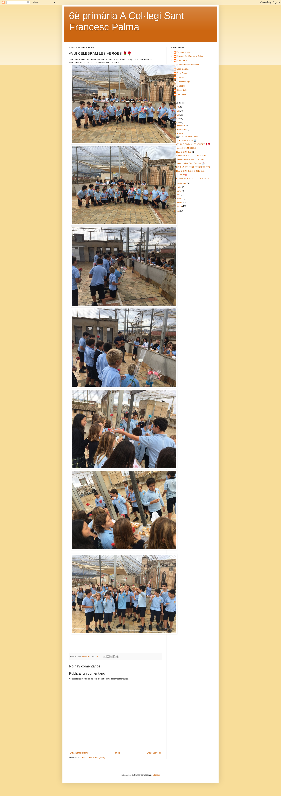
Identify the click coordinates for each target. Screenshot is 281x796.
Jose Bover (182, 73)
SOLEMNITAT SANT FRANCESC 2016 (193, 167)
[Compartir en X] (111, 656)
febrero (180, 202)
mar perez (181, 94)
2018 (176, 115)
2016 (176, 122)
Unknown (181, 86)
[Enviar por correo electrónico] (105, 656)
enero (179, 206)
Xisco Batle (182, 90)
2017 (176, 118)
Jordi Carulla (182, 69)
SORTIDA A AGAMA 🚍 (186, 140)
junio (179, 187)
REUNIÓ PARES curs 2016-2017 (190, 171)
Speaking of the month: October (190, 159)
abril (179, 195)
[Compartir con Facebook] (114, 656)
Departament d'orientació (188, 65)
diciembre (181, 126)
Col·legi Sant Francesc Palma (190, 56)
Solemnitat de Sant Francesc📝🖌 (191, 163)
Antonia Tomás (183, 52)
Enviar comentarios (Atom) (93, 757)
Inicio (117, 753)
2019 (176, 111)
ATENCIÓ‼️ (181, 175)
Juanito (180, 77)
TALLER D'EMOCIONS (186, 148)
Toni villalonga (183, 82)
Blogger (156, 775)
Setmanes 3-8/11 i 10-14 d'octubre (191, 156)
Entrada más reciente (79, 753)
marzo (180, 198)
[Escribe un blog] (108, 656)
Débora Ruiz (182, 60)
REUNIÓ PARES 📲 (185, 152)
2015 (176, 211)
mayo (179, 191)
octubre (180, 133)
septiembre (182, 183)
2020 (176, 107)
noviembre (182, 129)
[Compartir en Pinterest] (117, 656)
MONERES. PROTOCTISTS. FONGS (192, 178)
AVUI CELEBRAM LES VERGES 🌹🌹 (193, 144)
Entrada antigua (154, 753)
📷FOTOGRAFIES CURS (187, 137)
